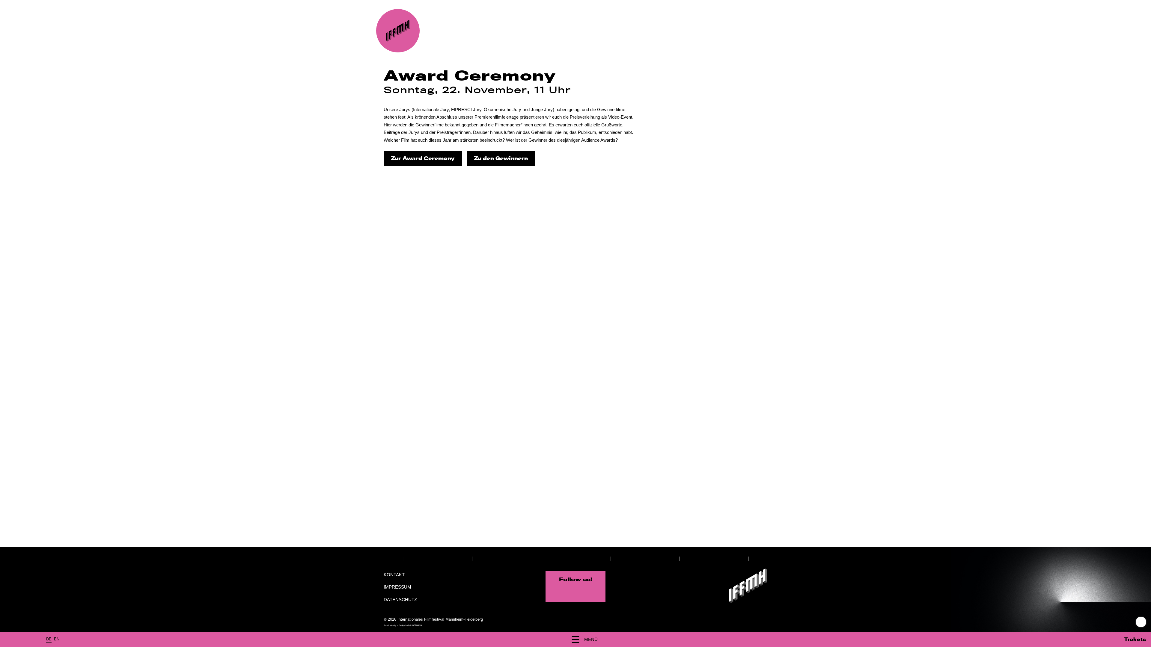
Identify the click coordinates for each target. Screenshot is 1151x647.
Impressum (397, 586)
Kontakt (394, 574)
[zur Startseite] (398, 30)
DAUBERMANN (415, 625)
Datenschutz (400, 599)
